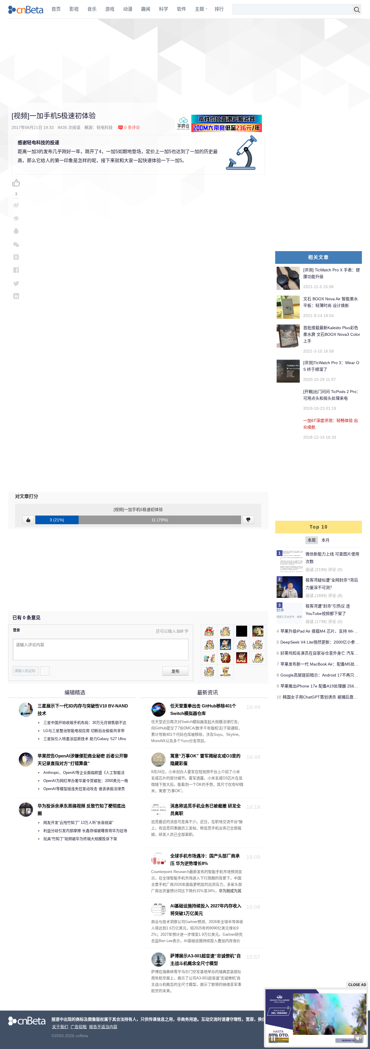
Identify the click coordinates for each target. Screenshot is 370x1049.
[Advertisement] (185, 60)
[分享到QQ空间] (16, 218)
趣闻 (145, 9)
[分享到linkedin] (16, 296)
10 (279, 697)
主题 (199, 9)
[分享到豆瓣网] (16, 257)
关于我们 (60, 1026)
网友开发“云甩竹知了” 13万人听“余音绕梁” (78, 822)
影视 (74, 9)
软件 (181, 9)
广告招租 (79, 1026)
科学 (163, 9)
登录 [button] (16, 630)
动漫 (127, 9)
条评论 (132, 127)
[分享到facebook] (16, 270)
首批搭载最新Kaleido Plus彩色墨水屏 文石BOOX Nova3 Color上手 (331, 334)
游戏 (109, 9)
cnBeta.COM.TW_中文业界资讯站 (26, 9)
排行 (219, 9)
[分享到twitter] (16, 283)
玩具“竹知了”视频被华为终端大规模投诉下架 (80, 839)
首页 (56, 9)
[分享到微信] (16, 244)
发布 (175, 671)
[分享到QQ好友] (16, 231)
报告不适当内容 (103, 1026)
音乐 (92, 9)
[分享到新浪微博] (16, 205)
